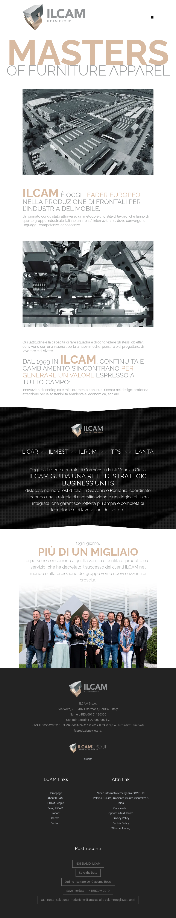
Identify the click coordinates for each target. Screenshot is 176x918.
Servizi (55, 818)
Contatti (55, 823)
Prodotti (55, 813)
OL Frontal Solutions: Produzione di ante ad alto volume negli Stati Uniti (88, 899)
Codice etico (120, 808)
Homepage (55, 793)
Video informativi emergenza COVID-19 (120, 793)
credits (88, 758)
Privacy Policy (120, 818)
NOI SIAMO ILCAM (88, 863)
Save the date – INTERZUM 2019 (88, 890)
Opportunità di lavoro (120, 813)
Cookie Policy (121, 823)
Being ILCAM (55, 808)
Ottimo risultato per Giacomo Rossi (88, 881)
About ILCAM (55, 798)
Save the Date (88, 872)
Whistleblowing (120, 828)
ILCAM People (55, 803)
